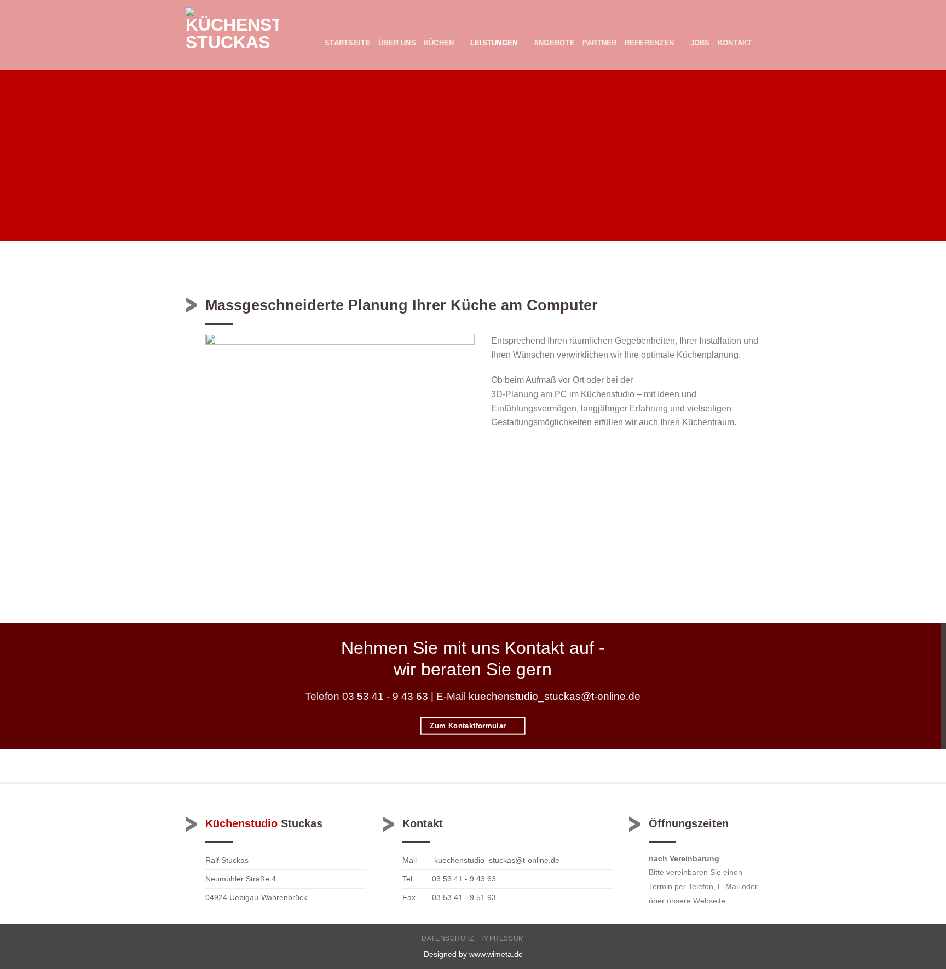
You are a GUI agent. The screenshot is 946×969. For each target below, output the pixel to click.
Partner (599, 43)
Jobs (700, 43)
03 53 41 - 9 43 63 (383, 696)
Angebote (554, 43)
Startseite (348, 43)
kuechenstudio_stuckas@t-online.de (555, 696)
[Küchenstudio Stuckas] (232, 35)
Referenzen (649, 43)
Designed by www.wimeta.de (473, 954)
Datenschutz (448, 938)
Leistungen (494, 43)
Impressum (502, 938)
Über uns (397, 43)
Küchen (439, 43)
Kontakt (735, 43)
